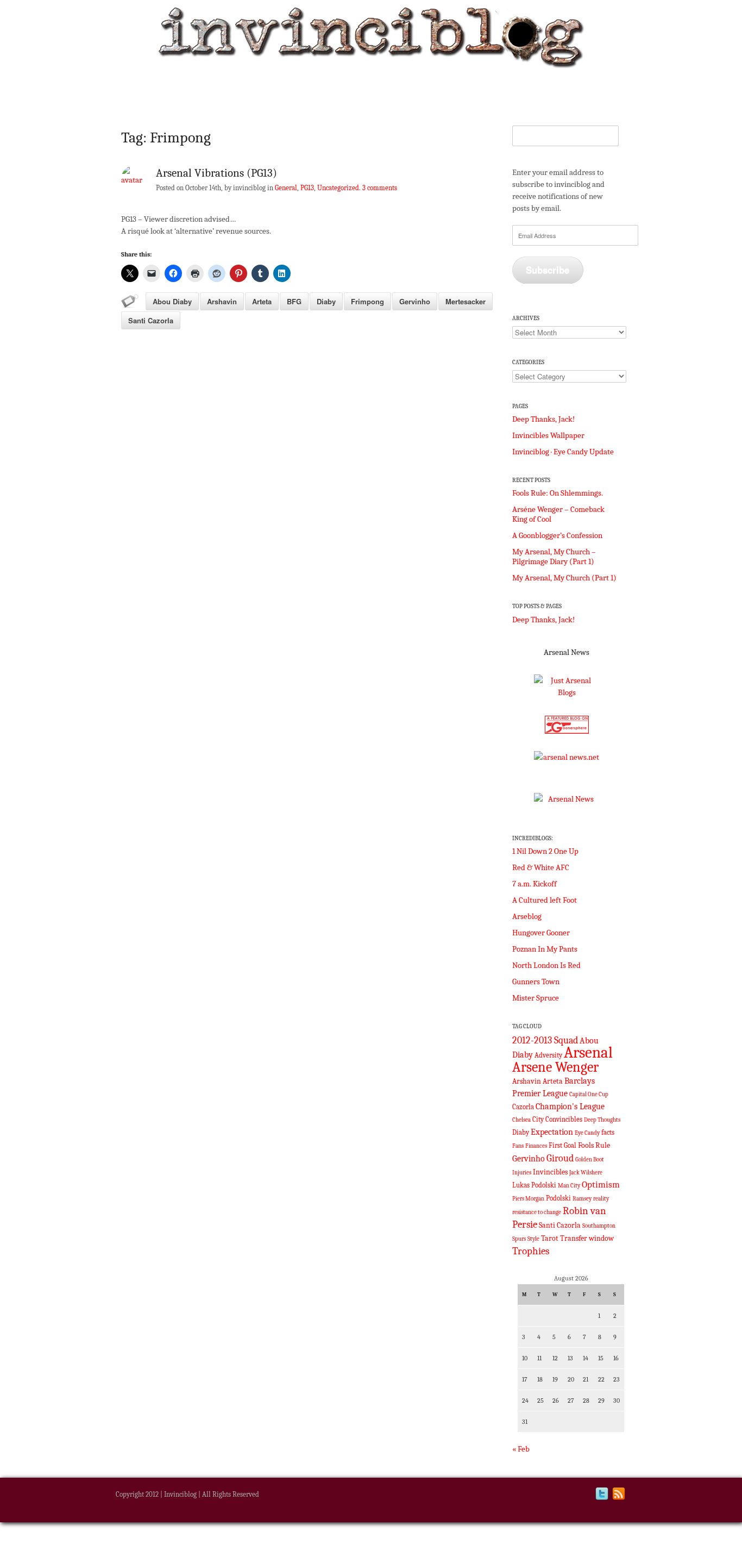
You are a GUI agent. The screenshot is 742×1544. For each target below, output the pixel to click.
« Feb (521, 1449)
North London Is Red (546, 965)
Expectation (552, 1132)
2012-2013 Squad (545, 1040)
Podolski (558, 1198)
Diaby (326, 301)
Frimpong (367, 301)
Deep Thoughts (602, 1119)
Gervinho (414, 301)
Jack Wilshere (585, 1172)
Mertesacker (465, 301)
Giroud (560, 1158)
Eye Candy (587, 1132)
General (286, 188)
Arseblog (527, 916)
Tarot (549, 1238)
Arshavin (222, 301)
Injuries (521, 1172)
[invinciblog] (371, 40)
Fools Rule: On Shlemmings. (557, 493)
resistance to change (536, 1212)
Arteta (262, 301)
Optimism (601, 1184)
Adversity (548, 1055)
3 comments (379, 188)
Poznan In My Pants (544, 949)
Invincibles (550, 1172)
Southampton (598, 1225)
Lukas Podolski (534, 1185)
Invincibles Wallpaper (548, 435)
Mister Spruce (535, 998)
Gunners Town (535, 981)
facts (607, 1132)
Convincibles (563, 1119)
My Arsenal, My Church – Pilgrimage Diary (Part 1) (554, 556)
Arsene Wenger (555, 1067)
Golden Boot (589, 1159)
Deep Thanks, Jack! (543, 419)
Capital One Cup (588, 1094)
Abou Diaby (172, 301)
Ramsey (582, 1198)
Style (533, 1238)
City (538, 1119)
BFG (294, 301)
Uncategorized (338, 188)
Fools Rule (594, 1145)
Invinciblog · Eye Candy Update (563, 452)
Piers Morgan (528, 1198)
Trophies (530, 1251)
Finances (536, 1145)
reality (601, 1198)
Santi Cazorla (150, 320)
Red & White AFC (540, 867)
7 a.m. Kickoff (534, 884)
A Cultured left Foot (544, 900)
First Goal (562, 1145)
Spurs (519, 1238)
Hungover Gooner (541, 932)
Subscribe (547, 269)
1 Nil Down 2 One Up (545, 851)
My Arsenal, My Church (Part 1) (564, 578)
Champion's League (570, 1106)
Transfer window (587, 1238)
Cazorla (523, 1107)
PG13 (307, 188)
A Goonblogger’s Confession (557, 535)
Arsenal (588, 1052)
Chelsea (521, 1119)
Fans (518, 1145)
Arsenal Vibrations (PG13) (216, 172)
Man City (569, 1185)
